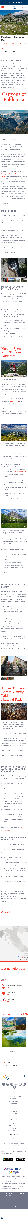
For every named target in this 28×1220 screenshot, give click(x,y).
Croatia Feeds (14, 1144)
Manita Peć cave (20, 402)
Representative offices (14, 1137)
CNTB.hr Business (14, 1132)
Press (14, 1134)
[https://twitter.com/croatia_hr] (12, 1090)
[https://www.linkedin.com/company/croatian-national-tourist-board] (24, 1090)
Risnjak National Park (20, 475)
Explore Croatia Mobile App (14, 2)
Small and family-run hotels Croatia (14, 1149)
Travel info (14, 1122)
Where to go (14, 1120)
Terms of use (14, 1206)
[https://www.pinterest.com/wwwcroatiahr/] (16, 1090)
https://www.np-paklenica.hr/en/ (14, 928)
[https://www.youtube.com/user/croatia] (20, 1090)
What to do (14, 1117)
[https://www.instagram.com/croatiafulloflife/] (7, 1090)
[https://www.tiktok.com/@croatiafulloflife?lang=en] (14, 1093)
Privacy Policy (14, 1209)
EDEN (14, 1147)
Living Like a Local (14, 1152)
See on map (23, 969)
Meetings (14, 1129)
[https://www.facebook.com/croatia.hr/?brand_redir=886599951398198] (3, 1090)
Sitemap (14, 1212)
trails (10, 393)
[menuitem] (8, 1165)
